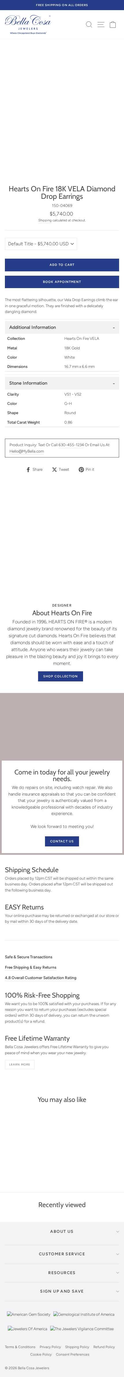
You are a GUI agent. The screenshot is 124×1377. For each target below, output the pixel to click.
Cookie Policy (41, 1354)
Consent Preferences (72, 1354)
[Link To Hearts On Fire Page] (62, 541)
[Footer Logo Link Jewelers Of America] (27, 1333)
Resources (62, 1272)
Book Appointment (62, 282)
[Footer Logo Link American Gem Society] (28, 1318)
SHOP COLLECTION (60, 676)
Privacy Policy (50, 1347)
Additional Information (32, 327)
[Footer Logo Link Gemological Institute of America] (83, 1318)
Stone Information (28, 383)
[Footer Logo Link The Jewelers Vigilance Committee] (82, 1333)
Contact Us (62, 841)
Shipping (45, 220)
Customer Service (62, 1254)
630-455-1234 (71, 444)
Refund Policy (104, 1347)
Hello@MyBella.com (27, 451)
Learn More (19, 1064)
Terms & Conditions (20, 1347)
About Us (62, 1231)
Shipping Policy (77, 1347)
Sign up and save (62, 1291)
